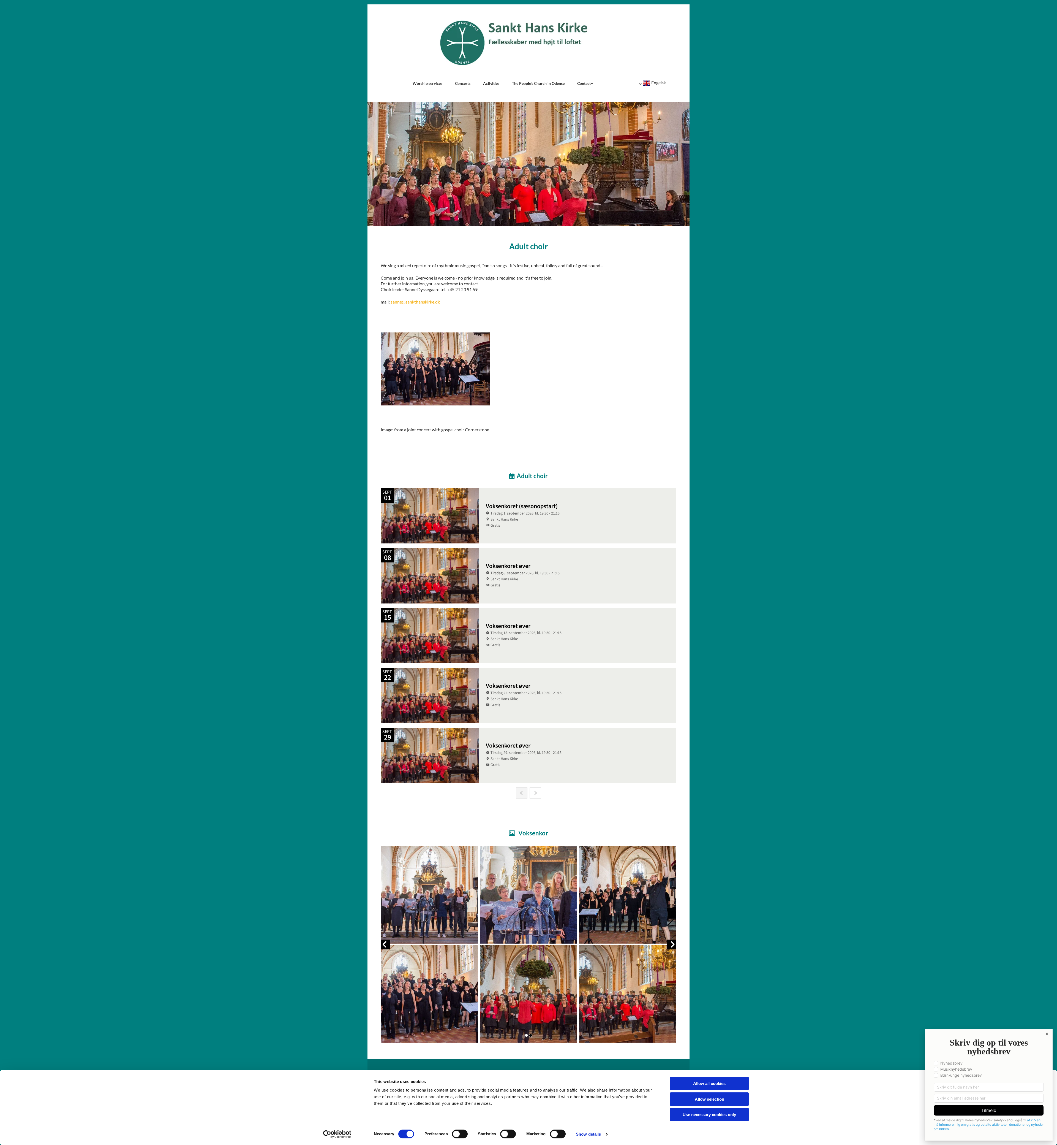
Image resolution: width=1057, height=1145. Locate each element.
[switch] (460, 1134)
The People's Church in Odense (538, 83)
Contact (584, 83)
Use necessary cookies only (709, 1114)
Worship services (427, 83)
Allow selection (709, 1099)
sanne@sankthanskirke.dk (415, 301)
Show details (588, 1134)
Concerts (462, 83)
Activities (491, 83)
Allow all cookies (709, 1083)
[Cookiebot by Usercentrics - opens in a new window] (337, 1134)
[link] (585, 83)
